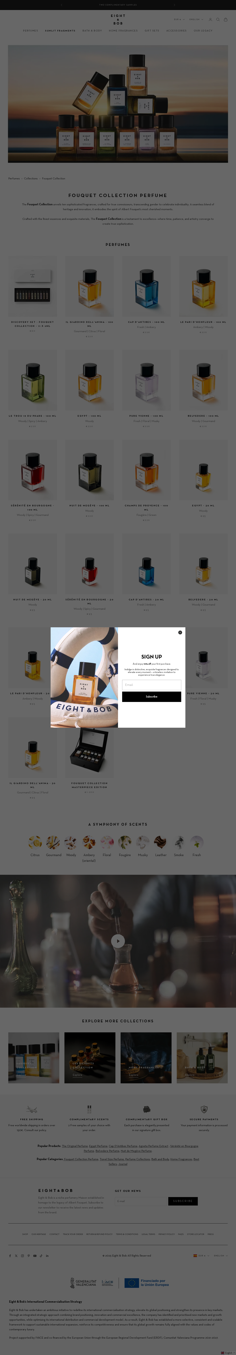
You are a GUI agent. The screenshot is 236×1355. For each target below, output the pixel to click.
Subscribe (151, 696)
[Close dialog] (180, 632)
